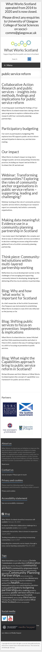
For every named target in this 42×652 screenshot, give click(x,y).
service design (18, 598)
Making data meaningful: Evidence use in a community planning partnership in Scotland (21, 225)
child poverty (25, 560)
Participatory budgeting (20, 128)
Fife (9, 583)
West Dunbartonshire (21, 600)
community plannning (26, 576)
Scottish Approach (17, 595)
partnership (9, 590)
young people (25, 602)
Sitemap (12, 647)
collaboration (32, 562)
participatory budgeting (21, 587)
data (26, 578)
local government (15, 585)
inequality (6, 585)
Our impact (10, 152)
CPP (23, 578)
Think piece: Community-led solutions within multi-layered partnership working (21, 262)
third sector (29, 597)
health (15, 582)
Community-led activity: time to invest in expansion (20, 531)
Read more (5, 464)
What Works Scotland (21, 50)
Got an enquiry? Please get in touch (14, 475)
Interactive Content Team (9, 645)
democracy (33, 578)
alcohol (16, 560)
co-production (19, 563)
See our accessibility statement (13, 503)
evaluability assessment (10, 580)
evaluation (21, 580)
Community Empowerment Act (14, 570)
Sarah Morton (5, 595)
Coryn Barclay (18, 578)
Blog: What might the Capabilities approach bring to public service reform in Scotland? (18, 363)
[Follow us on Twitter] (4, 618)
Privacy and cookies (8, 491)
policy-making (23, 590)
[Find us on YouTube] (10, 618)
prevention (6, 593)
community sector (8, 578)
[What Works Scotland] (21, 41)
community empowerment (25, 568)
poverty (33, 590)
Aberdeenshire (8, 560)
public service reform (22, 592)
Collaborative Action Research (12, 566)
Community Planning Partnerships (21, 574)
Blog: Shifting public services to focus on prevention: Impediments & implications (21, 326)
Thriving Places (7, 600)
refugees (37, 593)
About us (7, 443)
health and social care (26, 583)
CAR (19, 561)
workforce (19, 602)
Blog (7, 513)
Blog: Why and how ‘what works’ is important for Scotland (19, 294)
